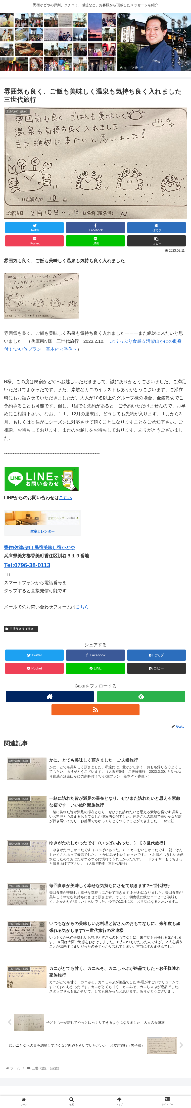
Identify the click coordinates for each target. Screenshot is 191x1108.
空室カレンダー (42, 531)
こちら (65, 497)
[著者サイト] (50, 696)
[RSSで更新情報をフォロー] (95, 709)
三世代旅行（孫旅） (22, 629)
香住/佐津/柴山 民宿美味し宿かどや (39, 547)
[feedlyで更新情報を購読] (141, 696)
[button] (176, 675)
